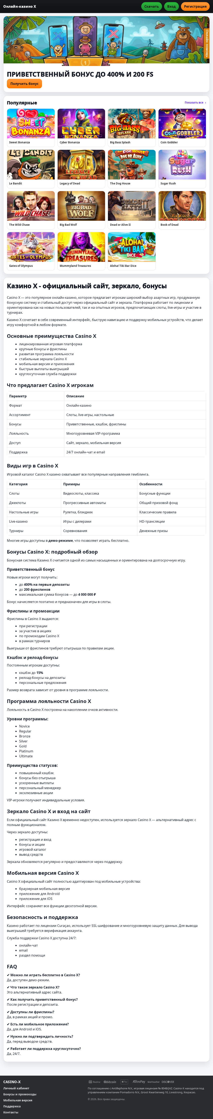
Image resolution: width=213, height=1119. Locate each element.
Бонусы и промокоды (19, 1094)
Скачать (151, 6)
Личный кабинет (16, 1088)
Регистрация (195, 6)
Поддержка (12, 1106)
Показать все (195, 102)
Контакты (10, 1112)
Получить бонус (24, 83)
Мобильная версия (17, 1100)
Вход (171, 6)
